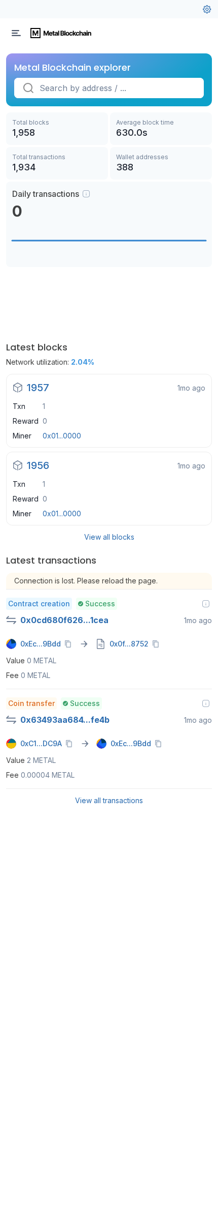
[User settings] (207, 9)
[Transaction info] (206, 604)
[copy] (70, 644)
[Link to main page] (60, 33)
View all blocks (109, 537)
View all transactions (109, 800)
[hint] (86, 194)
